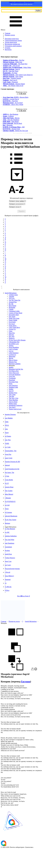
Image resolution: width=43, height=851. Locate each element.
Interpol (7, 465)
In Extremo (8, 512)
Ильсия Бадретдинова (12, 568)
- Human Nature (14, 84)
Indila (6, 422)
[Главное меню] (16, 28)
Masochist (12, 356)
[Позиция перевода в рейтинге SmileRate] (35, 670)
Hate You (12, 333)
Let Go (11, 351)
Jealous (11, 345)
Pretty (10, 383)
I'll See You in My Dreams (17, 340)
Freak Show (12, 325)
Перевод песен (10, 35)
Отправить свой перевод (13, 46)
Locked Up (12, 354)
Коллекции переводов (12, 44)
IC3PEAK (8, 587)
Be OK (11, 304)
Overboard (12, 378)
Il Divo (7, 590)
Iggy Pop (8, 440)
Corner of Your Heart (15, 313)
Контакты (8, 49)
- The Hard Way (15, 64)
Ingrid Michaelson (31, 621)
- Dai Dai (13, 60)
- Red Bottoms (10, 114)
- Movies (11, 118)
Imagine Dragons (10, 414)
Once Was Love (14, 373)
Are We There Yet (14, 300)
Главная (7, 33)
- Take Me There (10, 71)
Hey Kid (11, 336)
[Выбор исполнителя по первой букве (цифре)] (16, 196)
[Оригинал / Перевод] (16, 670)
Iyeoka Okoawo (10, 558)
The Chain (12, 394)
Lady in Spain (13, 349)
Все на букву (23, 596)
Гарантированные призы (13, 40)
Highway (12, 338)
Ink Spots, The (9, 472)
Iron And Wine (9, 539)
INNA (7, 425)
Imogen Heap (9, 487)
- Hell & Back (12, 123)
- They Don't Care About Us (18, 75)
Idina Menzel (9, 494)
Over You (12, 376)
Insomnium (8, 547)
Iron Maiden (9, 418)
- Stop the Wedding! (11, 120)
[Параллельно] (16, 639)
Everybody (12, 322)
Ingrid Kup (8, 554)
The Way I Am (13, 398)
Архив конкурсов (11, 42)
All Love (11, 298)
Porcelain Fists (13, 382)
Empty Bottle (13, 320)
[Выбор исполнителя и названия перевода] (16, 165)
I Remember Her (14, 342)
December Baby (14, 315)
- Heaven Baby (15, 97)
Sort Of (11, 391)
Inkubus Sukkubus (11, 536)
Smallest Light (13, 387)
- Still (13, 127)
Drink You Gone (14, 318)
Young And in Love (15, 409)
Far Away (12, 324)
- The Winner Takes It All (13, 85)
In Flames (8, 436)
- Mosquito (8, 125)
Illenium (7, 523)
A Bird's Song (13, 295)
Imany (7, 432)
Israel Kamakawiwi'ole (12, 469)
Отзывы (7, 48)
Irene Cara (8, 561)
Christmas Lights (14, 311)
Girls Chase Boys (14, 327)
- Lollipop (8, 116)
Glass (10, 331)
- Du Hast (10, 73)
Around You (13, 302)
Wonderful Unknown (15, 405)
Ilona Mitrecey (9, 576)
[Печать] (32, 670)
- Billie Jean (12, 62)
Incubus (7, 550)
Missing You (13, 362)
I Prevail (7, 572)
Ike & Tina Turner (10, 520)
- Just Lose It (10, 80)
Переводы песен (14, 621)
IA (5, 583)
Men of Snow (13, 360)
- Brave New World (13, 104)
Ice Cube (7, 447)
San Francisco (13, 385)
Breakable (12, 307)
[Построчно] (16, 654)
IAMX (7, 443)
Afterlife (11, 296)
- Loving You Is (11, 99)
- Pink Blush (11, 121)
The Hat (11, 396)
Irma (6, 429)
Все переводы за (22, 133)
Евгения (25, 681)
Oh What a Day (14, 371)
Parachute (12, 380)
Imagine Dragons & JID (12, 461)
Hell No (11, 335)
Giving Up (12, 329)
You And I (12, 407)
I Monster (8, 498)
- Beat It (11, 69)
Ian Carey (8, 565)
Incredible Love (14, 344)
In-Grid (7, 505)
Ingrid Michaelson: (11, 293)
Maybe (11, 358)
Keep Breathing (14, 347)
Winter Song (13, 403)
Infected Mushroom (11, 516)
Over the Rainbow (14, 374)
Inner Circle (8, 458)
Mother (11, 367)
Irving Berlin (9, 480)
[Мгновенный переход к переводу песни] (16, 181)
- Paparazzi (10, 82)
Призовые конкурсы (12, 38)
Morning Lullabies (14, 364)
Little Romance (13, 353)
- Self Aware (11, 66)
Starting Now (13, 393)
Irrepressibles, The (10, 451)
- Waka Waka (17, 67)
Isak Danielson (9, 543)
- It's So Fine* (13, 103)
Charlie (11, 309)
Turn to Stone (13, 402)
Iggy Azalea (8, 490)
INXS (7, 509)
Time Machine (13, 400)
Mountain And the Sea (16, 369)
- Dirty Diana (13, 76)
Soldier (11, 389)
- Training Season (12, 78)
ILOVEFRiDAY (10, 501)
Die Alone (12, 316)
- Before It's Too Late (15, 130)
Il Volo (7, 476)
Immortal (7, 579)
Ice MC (7, 532)
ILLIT (7, 483)
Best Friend (12, 306)
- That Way (10, 101)
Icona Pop (8, 454)
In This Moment (10, 529)
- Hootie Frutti (11, 129)
